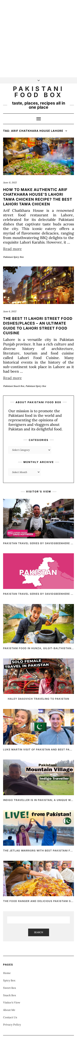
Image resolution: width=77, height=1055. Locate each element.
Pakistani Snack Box (13, 386)
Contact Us (10, 1017)
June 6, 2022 (9, 311)
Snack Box (9, 995)
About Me (9, 1010)
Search (38, 932)
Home (7, 973)
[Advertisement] (38, 38)
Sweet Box (9, 988)
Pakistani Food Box (38, 92)
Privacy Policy (12, 1024)
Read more (12, 248)
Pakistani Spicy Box (13, 257)
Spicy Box (9, 980)
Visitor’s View (11, 1002)
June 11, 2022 (10, 182)
